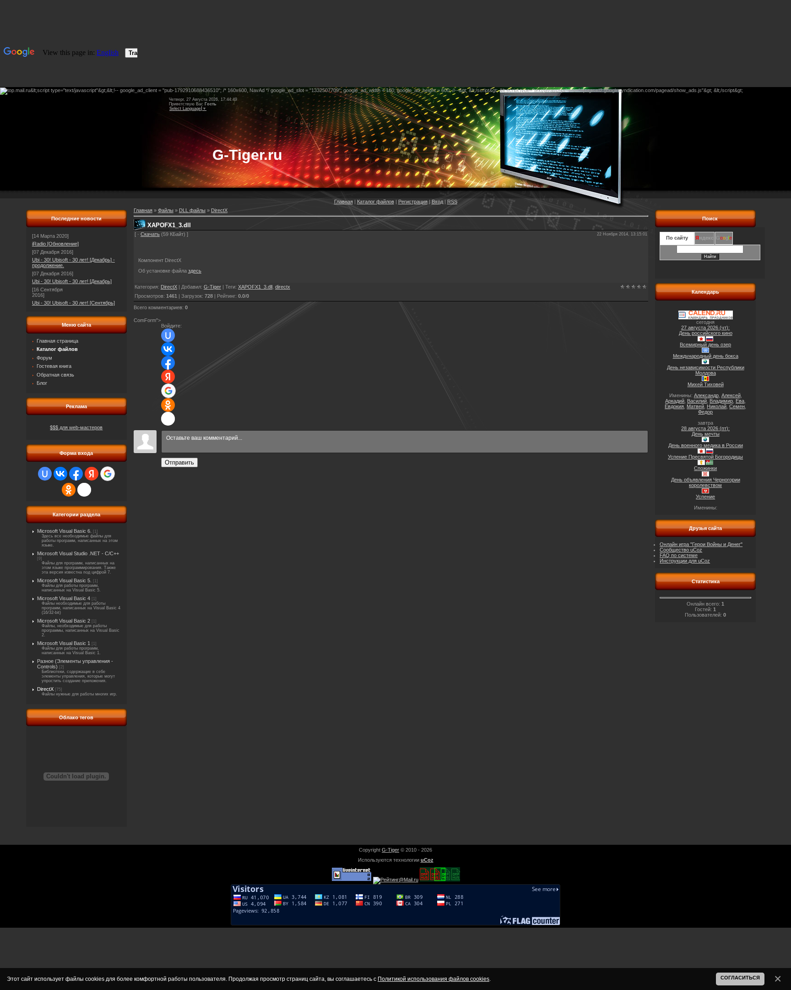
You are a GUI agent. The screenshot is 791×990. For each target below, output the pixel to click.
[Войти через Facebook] (76, 474)
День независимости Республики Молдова (705, 370)
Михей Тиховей (706, 384)
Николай (716, 406)
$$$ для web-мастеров (76, 427)
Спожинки (705, 468)
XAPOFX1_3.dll (255, 287)
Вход (437, 201)
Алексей (731, 395)
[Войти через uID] (45, 474)
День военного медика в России (705, 445)
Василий (697, 401)
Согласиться (740, 977)
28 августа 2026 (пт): (705, 428)
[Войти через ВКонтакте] (60, 474)
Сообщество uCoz (681, 549)
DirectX (45, 689)
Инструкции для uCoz (685, 560)
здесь (194, 270)
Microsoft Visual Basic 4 (63, 598)
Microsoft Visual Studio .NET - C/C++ (78, 553)
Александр (706, 395)
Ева (740, 401)
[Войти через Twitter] (84, 490)
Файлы (165, 210)
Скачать (150, 234)
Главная (343, 201)
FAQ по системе (679, 555)
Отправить (179, 462)
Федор (705, 412)
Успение (705, 496)
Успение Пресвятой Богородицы (705, 456)
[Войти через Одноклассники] (69, 490)
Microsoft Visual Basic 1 (63, 643)
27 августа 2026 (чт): (705, 327)
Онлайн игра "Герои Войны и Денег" (701, 544)
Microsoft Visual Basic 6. (64, 531)
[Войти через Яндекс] (91, 474)
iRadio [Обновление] (55, 243)
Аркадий (674, 401)
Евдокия (674, 406)
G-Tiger (212, 287)
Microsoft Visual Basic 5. (64, 580)
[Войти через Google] (107, 473)
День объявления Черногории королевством (705, 482)
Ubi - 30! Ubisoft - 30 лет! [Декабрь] (72, 281)
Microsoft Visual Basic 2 (63, 621)
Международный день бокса (705, 356)
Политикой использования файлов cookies (433, 979)
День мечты (706, 434)
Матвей (695, 406)
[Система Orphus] (440, 879)
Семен (737, 406)
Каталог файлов (375, 201)
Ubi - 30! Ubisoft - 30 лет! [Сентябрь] (73, 303)
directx (282, 287)
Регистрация (413, 201)
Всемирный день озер (705, 344)
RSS (452, 201)
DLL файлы (192, 210)
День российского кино (705, 333)
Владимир (721, 401)
